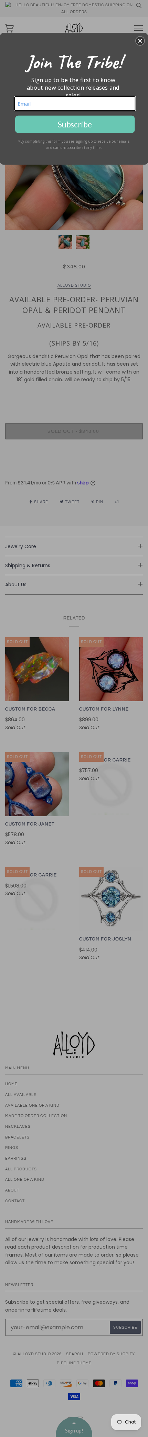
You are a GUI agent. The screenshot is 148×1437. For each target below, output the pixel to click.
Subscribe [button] (75, 123)
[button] (140, 41)
